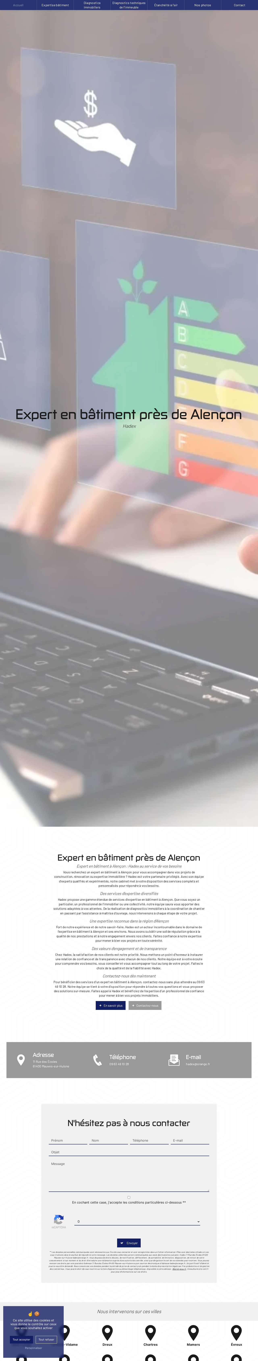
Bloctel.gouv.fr (179, 1269)
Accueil (18, 5)
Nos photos (202, 5)
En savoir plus (113, 1005)
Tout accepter (21, 1339)
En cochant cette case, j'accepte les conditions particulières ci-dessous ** (129, 1202)
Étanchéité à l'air (166, 5)
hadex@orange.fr (198, 1064)
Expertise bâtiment (55, 5)
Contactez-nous (147, 1005)
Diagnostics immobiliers (92, 5)
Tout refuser (46, 1339)
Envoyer (132, 1243)
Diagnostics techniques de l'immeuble (129, 5)
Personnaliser (33, 1348)
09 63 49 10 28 (119, 1064)
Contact (239, 5)
